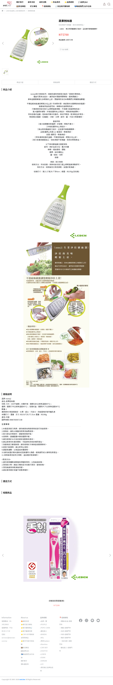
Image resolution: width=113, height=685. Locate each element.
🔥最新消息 (25, 621)
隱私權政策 (25, 664)
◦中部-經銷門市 (65, 634)
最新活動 (42, 2)
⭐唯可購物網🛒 (26, 628)
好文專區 (33, 6)
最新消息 (31, 2)
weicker (22, 679)
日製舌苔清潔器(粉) (56, 601)
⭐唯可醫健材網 (26, 631)
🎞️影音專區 (21, 6)
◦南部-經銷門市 (65, 638)
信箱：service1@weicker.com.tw (8, 637)
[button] (53, 43)
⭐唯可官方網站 (26, 624)
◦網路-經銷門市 (65, 628)
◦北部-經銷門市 (65, 631)
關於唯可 (19, 2)
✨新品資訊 (55, 2)
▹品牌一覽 (43, 621)
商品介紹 (20, 82)
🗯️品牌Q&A (83, 2)
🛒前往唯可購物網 (62, 6)
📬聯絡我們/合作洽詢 (82, 6)
